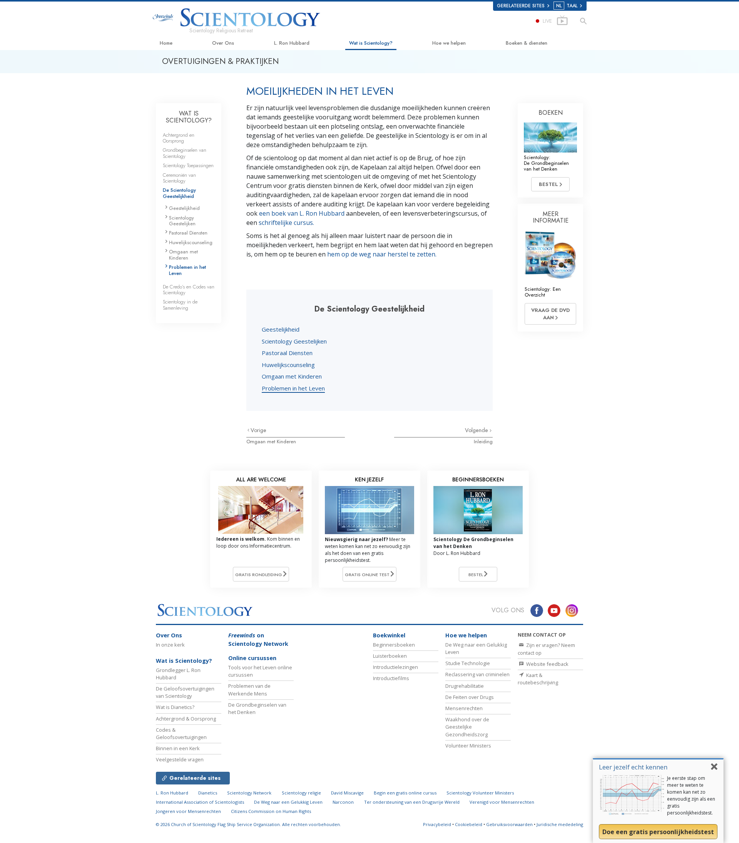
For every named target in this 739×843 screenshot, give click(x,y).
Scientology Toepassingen (188, 165)
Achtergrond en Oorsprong (178, 137)
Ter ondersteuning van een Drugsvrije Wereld (412, 802)
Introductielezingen (395, 667)
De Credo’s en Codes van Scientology (188, 289)
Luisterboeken (390, 655)
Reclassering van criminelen (477, 674)
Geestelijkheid (280, 329)
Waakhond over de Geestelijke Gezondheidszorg (467, 726)
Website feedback (546, 663)
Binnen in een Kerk (178, 748)
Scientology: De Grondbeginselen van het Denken (546, 163)
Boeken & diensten (526, 43)
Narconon (343, 802)
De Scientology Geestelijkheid (179, 192)
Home (166, 43)
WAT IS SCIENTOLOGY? (189, 117)
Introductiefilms (391, 678)
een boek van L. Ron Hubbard (301, 213)
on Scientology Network (258, 639)
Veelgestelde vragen (180, 759)
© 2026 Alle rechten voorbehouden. (248, 824)
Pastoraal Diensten (287, 353)
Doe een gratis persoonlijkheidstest (658, 832)
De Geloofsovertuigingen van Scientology (185, 692)
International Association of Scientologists (200, 802)
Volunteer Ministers (468, 745)
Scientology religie (301, 793)
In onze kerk (170, 644)
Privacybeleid (437, 824)
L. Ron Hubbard (291, 43)
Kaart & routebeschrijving (538, 679)
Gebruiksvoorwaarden (509, 824)
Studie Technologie (467, 663)
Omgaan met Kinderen (292, 376)
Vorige (258, 430)
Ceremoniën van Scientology (179, 177)
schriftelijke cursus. (286, 222)
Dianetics (207, 793)
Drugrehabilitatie (464, 685)
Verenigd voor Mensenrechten (502, 802)
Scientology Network (249, 793)
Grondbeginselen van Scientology (184, 152)
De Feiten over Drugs (469, 697)
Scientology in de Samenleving (180, 304)
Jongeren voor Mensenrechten (188, 811)
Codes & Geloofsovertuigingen (181, 733)
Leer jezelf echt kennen (633, 767)
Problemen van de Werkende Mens (249, 689)
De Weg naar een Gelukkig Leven (288, 802)
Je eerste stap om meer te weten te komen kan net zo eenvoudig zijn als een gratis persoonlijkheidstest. (691, 795)
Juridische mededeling (560, 824)
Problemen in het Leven (293, 388)
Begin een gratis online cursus (405, 793)
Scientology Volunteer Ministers (480, 793)
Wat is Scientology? (371, 43)
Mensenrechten (464, 708)
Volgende (477, 430)
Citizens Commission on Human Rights (271, 811)
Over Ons (223, 43)
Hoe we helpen (449, 43)
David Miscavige (347, 793)
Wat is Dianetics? (175, 707)
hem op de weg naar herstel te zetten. (381, 254)
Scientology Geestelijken (294, 341)
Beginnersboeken (394, 644)
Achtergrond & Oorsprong (186, 718)
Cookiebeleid (468, 824)
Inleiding (483, 441)
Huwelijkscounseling (288, 365)
